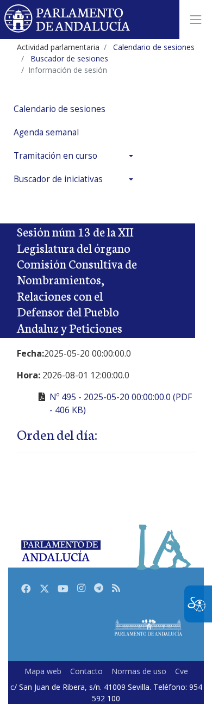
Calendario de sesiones (59, 109)
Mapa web (42, 671)
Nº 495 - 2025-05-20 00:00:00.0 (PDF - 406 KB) (120, 403)
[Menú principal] (195, 19)
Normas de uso (138, 671)
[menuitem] (76, 109)
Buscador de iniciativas (58, 179)
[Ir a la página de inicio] (67, 19)
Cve (181, 671)
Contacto (86, 671)
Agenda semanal (46, 132)
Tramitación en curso (55, 155)
